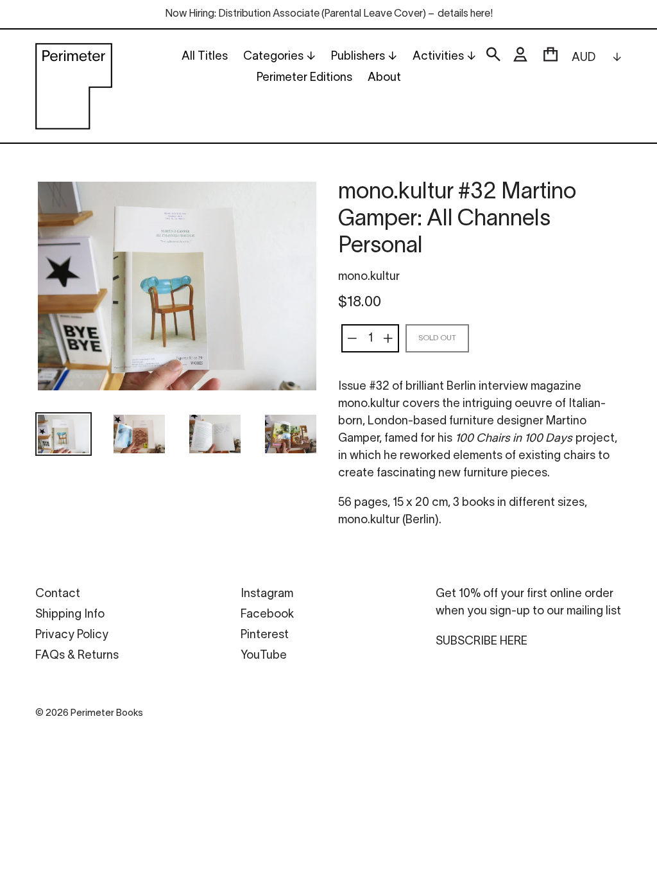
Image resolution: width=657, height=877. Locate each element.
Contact (57, 594)
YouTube (264, 655)
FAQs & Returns (77, 655)
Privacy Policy (71, 635)
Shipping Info (70, 614)
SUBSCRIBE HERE (481, 641)
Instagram (267, 594)
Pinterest (265, 635)
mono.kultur (369, 277)
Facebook (267, 614)
